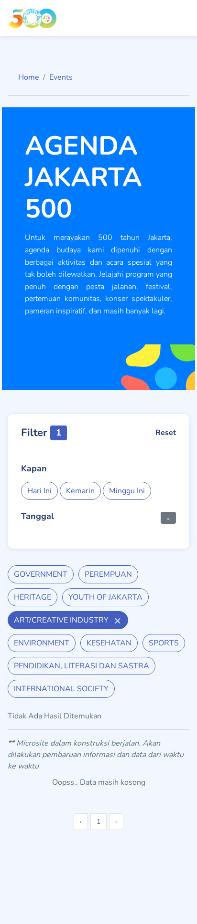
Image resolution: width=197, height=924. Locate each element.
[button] (168, 517)
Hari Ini (39, 491)
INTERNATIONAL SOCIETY (61, 689)
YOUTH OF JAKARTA (105, 597)
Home (28, 77)
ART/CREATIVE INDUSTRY (62, 620)
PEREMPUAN (108, 574)
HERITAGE (32, 597)
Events (61, 77)
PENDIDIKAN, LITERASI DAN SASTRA (81, 666)
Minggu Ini (127, 491)
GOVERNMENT (40, 574)
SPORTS (164, 643)
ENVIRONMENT (41, 643)
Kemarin (80, 491)
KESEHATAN (109, 643)
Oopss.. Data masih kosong (98, 782)
